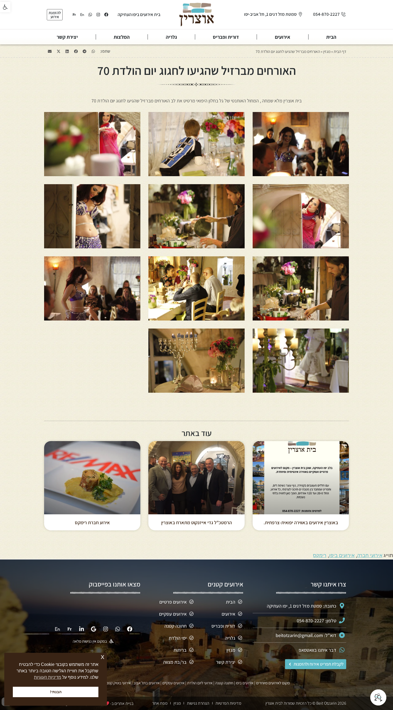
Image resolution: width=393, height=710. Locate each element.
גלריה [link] (171, 37)
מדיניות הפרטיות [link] (228, 703)
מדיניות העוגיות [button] (47, 677)
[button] (93, 51)
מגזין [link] (326, 51)
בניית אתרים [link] (123, 703)
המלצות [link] (122, 37)
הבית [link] (331, 37)
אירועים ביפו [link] (342, 555)
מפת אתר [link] (159, 703)
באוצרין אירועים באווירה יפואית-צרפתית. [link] (301, 522)
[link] (5, 7)
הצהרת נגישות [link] (198, 703)
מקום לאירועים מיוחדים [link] (273, 682)
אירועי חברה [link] (369, 555)
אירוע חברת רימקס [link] (92, 522)
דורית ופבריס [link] (226, 37)
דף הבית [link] (340, 51)
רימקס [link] (319, 555)
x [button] (102, 656)
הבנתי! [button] (55, 692)
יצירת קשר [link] (67, 37)
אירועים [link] (282, 37)
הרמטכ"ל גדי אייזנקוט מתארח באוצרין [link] (196, 522)
